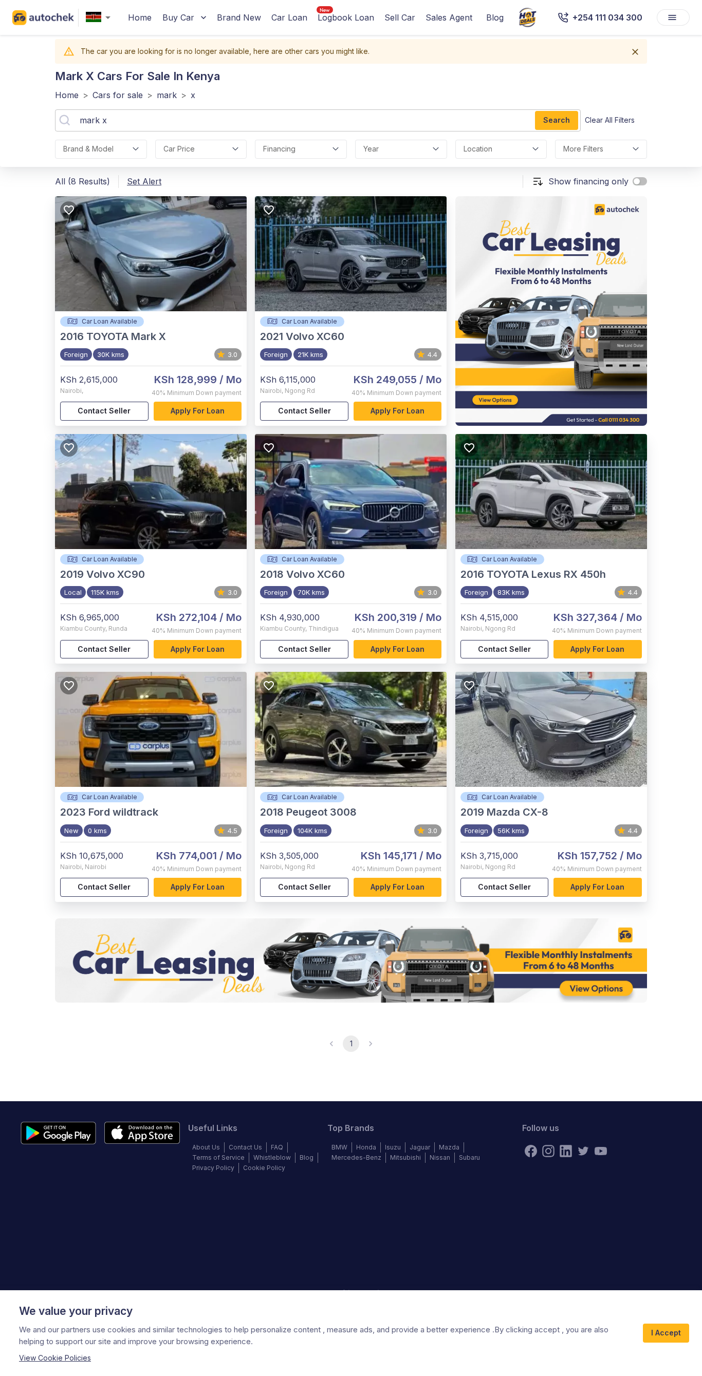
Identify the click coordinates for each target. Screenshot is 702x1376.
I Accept (666, 1332)
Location (478, 148)
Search (556, 120)
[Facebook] (531, 1151)
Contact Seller (104, 410)
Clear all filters (610, 120)
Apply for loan (198, 410)
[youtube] (600, 1151)
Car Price (179, 148)
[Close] (635, 52)
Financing (279, 148)
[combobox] (100, 18)
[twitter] (583, 1151)
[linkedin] (566, 1151)
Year (371, 148)
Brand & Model (88, 148)
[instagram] (548, 1151)
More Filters (583, 148)
